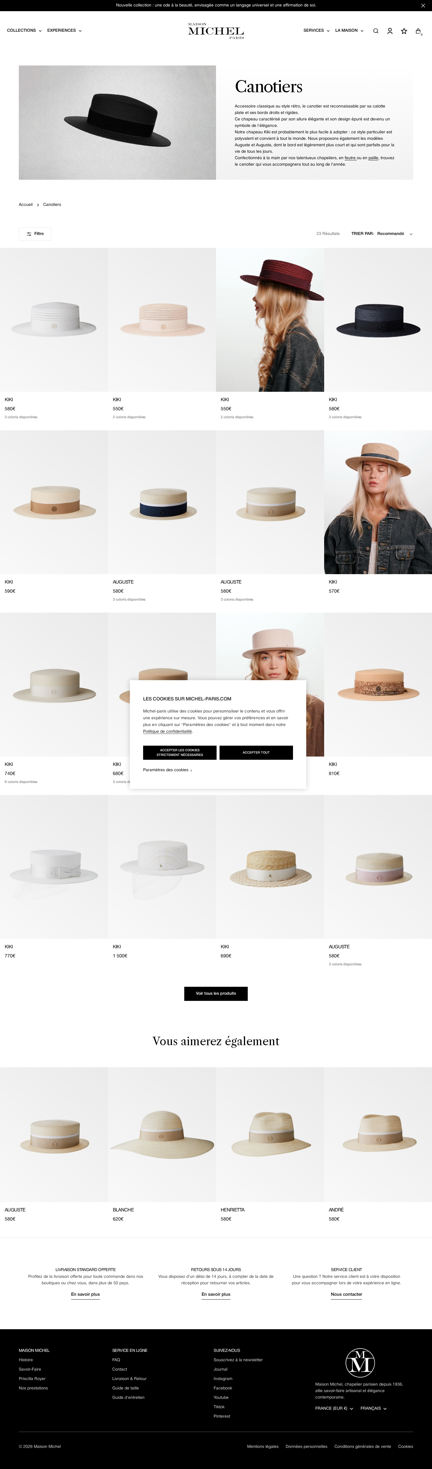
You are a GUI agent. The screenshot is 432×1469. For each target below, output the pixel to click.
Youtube (221, 1398)
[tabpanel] (216, 1145)
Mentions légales (263, 1447)
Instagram (223, 1379)
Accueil (26, 205)
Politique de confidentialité (167, 732)
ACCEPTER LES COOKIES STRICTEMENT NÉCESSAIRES (180, 753)
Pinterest (222, 1416)
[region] (218, 734)
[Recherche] (376, 31)
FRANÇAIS (371, 1409)
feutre (351, 158)
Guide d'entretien (128, 1398)
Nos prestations (33, 1388)
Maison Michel (47, 1447)
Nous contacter (346, 1294)
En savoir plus (85, 1294)
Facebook (223, 1388)
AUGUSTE (123, 582)
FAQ (116, 1360)
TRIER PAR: (362, 234)
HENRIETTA (232, 1210)
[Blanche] (162, 1134)
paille (373, 158)
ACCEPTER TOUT (256, 752)
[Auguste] (162, 502)
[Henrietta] (270, 1134)
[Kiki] (54, 320)
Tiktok (219, 1407)
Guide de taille (125, 1388)
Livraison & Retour (129, 1379)
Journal (220, 1369)
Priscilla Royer (32, 1379)
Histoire (26, 1360)
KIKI (9, 400)
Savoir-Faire (30, 1369)
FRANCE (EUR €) (331, 1409)
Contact (119, 1369)
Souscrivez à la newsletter (238, 1360)
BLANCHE (123, 1210)
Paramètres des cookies (165, 770)
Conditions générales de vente (362, 1447)
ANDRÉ (336, 1210)
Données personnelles (306, 1447)
